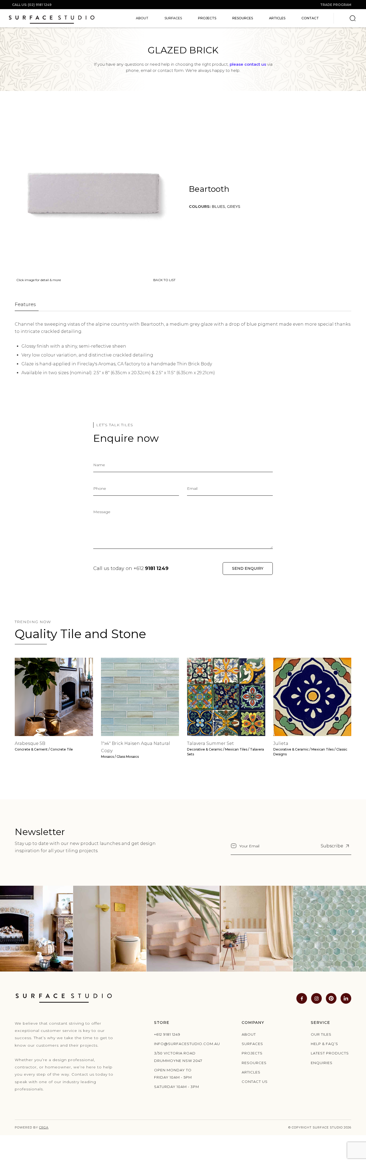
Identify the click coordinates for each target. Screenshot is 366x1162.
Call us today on (131, 568)
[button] (142, 18)
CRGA (43, 1127)
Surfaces (252, 1044)
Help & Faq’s (324, 1044)
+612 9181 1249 (167, 1034)
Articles (277, 18)
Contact (310, 18)
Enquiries (322, 1063)
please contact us (248, 64)
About (249, 1034)
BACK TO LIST (164, 280)
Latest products (330, 1053)
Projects (207, 18)
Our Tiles (321, 1034)
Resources (242, 18)
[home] (51, 18)
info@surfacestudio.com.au (180, 1044)
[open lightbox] (95, 192)
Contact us (255, 1081)
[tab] (27, 305)
